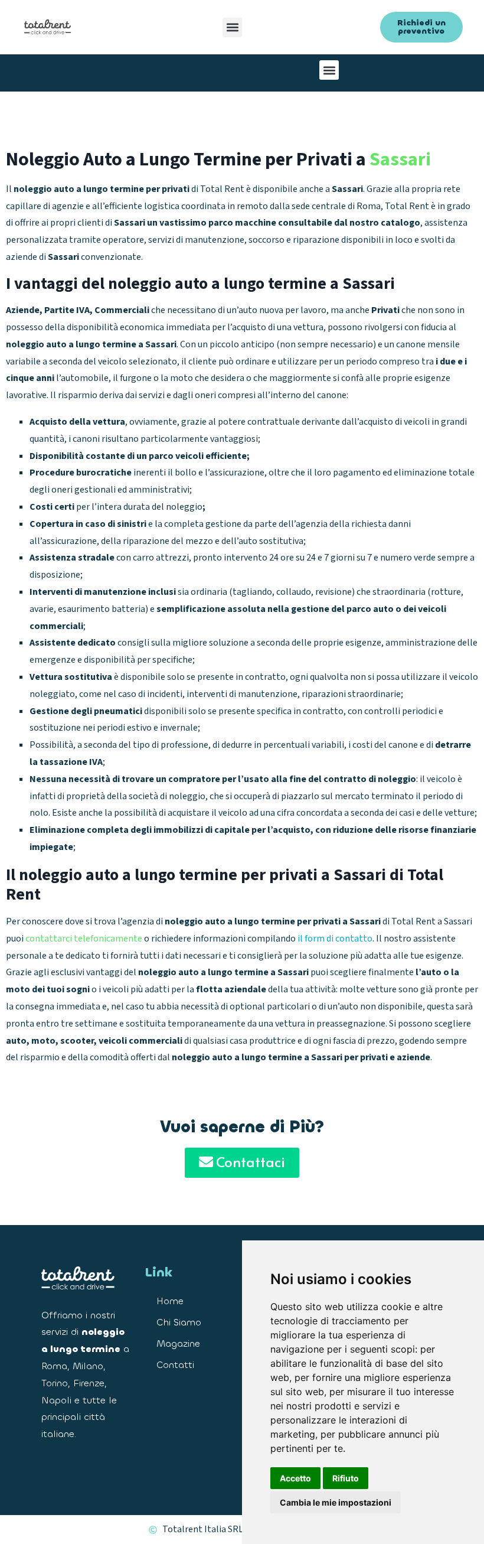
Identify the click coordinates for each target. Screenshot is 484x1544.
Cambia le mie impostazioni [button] (335, 1502)
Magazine (178, 1343)
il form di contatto (334, 938)
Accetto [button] (295, 1478)
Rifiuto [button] (345, 1478)
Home (170, 1301)
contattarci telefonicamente (83, 938)
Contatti (175, 1365)
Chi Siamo (178, 1322)
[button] (232, 27)
